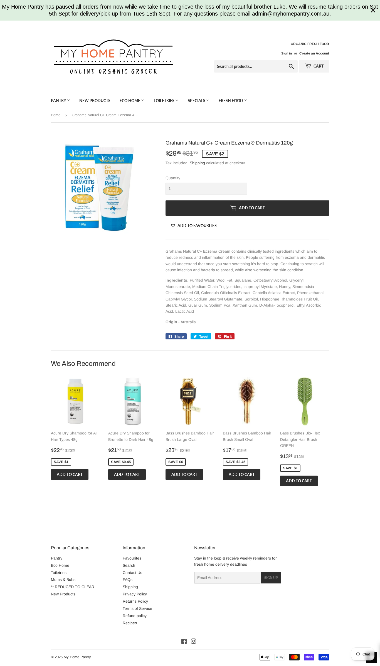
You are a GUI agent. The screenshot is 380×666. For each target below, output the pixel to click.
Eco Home (130, 100)
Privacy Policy (135, 594)
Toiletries (164, 100)
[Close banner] (373, 10)
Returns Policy (135, 601)
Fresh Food (231, 100)
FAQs (127, 579)
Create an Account (314, 53)
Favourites (132, 558)
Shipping (197, 163)
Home (55, 115)
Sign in (286, 53)
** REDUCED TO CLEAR (72, 587)
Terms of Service (137, 608)
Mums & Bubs (63, 579)
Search (129, 565)
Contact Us (132, 572)
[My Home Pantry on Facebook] (184, 642)
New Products (94, 100)
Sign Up (271, 578)
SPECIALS (197, 100)
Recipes (130, 623)
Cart (318, 66)
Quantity (173, 178)
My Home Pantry (77, 657)
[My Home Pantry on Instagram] (193, 642)
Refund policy (135, 615)
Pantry (59, 100)
